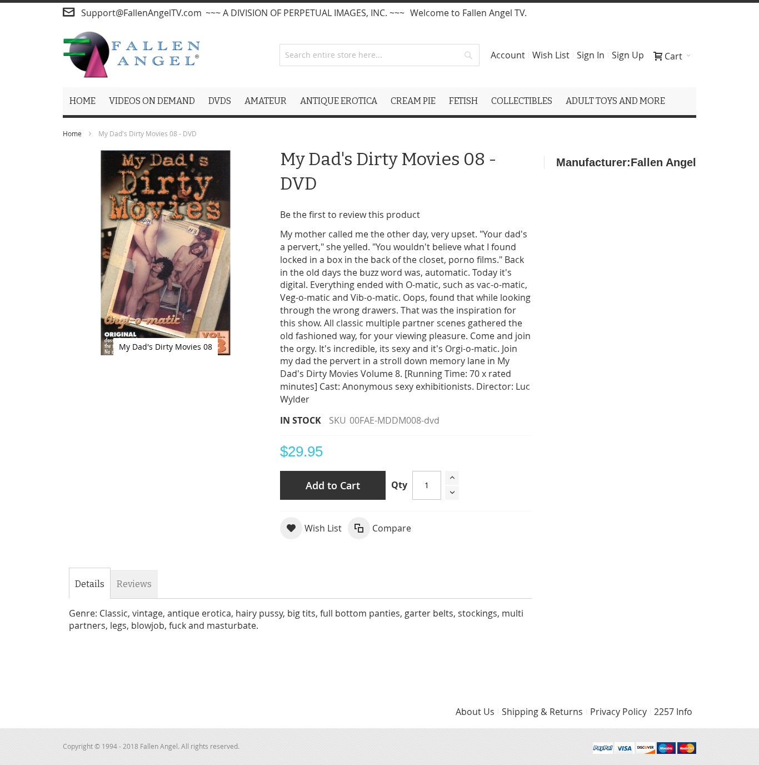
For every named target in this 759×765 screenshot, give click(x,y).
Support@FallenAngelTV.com (141, 13)
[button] (311, 528)
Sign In (591, 55)
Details (89, 584)
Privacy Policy (618, 712)
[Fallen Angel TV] (131, 55)
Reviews (134, 584)
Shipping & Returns (542, 712)
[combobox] (379, 55)
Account (508, 55)
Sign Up (628, 55)
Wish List (551, 55)
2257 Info (673, 712)
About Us (475, 712)
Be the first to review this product (350, 214)
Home (72, 133)
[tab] (90, 584)
